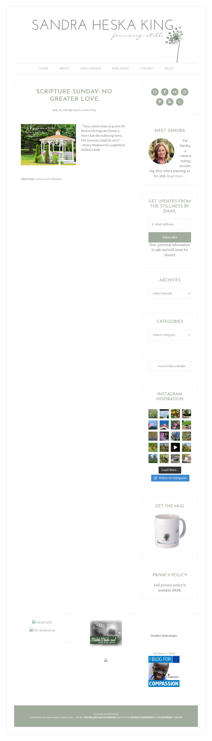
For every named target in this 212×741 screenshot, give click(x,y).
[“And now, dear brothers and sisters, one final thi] (153, 413)
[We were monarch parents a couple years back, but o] (175, 413)
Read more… (176, 176)
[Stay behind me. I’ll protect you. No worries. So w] (186, 458)
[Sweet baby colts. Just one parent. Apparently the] (164, 447)
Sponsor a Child (164, 653)
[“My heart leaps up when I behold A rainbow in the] (164, 413)
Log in (178, 718)
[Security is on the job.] (164, 425)
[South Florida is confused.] (186, 447)
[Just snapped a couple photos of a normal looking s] (164, 436)
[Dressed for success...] (186, 436)
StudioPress (165, 718)
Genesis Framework (142, 718)
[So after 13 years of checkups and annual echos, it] (175, 425)
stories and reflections (49, 179)
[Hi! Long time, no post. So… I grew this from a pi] (186, 425)
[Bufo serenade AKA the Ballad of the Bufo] (175, 447)
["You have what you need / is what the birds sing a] (164, 458)
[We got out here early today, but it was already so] (153, 436)
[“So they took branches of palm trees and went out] (175, 436)
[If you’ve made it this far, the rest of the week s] (175, 458)
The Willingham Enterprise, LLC (102, 718)
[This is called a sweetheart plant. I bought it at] (186, 413)
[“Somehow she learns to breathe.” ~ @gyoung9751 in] (153, 458)
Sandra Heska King (106, 38)
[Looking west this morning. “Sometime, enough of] (153, 425)
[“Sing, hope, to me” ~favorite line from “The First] (153, 447)
